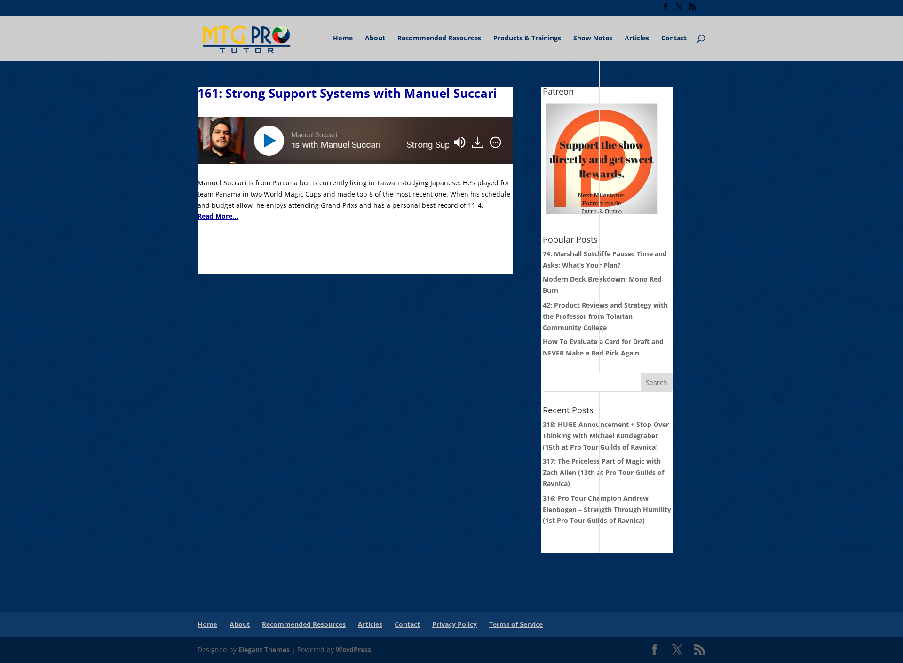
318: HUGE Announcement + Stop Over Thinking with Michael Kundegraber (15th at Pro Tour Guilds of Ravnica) (606, 435)
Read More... (218, 216)
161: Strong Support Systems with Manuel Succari (347, 93)
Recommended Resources (439, 38)
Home (343, 38)
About (375, 38)
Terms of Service (516, 624)
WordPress (353, 649)
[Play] (271, 141)
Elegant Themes (264, 649)
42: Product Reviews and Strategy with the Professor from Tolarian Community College (605, 316)
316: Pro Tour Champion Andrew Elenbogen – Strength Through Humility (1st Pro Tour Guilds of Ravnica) (607, 509)
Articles (637, 38)
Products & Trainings (527, 38)
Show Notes (592, 38)
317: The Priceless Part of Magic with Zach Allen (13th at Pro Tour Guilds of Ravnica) (603, 472)
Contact (674, 38)
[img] (495, 142)
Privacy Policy (454, 624)
